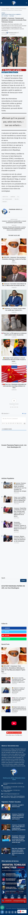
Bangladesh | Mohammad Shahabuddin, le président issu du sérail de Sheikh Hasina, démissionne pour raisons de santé (18, 839)
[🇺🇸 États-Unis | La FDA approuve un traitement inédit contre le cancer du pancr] (14, 322)
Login (24, 413)
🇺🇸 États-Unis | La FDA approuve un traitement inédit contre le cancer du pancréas (19, 699)
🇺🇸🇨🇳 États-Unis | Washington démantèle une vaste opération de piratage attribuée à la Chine (14, 386)
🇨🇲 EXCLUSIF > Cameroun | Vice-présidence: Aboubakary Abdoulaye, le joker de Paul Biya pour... (14, 259)
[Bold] (3, 423)
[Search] (26, 3)
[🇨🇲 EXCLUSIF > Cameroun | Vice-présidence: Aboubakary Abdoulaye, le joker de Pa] (14, 247)
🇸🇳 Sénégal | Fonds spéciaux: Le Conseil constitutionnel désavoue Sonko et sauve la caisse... (14, 359)
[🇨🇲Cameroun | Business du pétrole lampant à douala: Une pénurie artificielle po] (7, 485)
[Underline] (6, 423)
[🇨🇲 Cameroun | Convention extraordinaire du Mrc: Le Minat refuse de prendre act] (14, 273)
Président (4, 201)
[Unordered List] (12, 423)
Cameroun (12, 196)
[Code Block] (15, 423)
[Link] (17, 423)
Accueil (3, 8)
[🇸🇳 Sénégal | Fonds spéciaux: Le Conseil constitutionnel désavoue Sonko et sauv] (14, 347)
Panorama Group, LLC (15, 209)
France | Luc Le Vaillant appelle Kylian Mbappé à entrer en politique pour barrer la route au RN (20, 500)
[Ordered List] (10, 423)
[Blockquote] (14, 423)
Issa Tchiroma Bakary (7, 199)
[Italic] (5, 423)
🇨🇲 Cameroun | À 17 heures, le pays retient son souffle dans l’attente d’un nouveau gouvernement (18, 690)
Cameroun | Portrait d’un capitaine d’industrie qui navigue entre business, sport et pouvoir (18, 816)
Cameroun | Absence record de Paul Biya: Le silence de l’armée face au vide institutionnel (19, 539)
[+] (21, 423)
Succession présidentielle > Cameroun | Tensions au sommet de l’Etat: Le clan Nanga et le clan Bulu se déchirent (20, 526)
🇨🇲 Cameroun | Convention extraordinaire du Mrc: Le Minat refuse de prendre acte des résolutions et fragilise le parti (18, 680)
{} (19, 423)
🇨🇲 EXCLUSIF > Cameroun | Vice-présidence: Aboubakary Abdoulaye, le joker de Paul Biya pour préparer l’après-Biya (13, 669)
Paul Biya (17, 199)
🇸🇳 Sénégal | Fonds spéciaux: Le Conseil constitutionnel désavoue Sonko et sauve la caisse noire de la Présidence (19, 709)
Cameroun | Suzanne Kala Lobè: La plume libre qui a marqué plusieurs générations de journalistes (18, 827)
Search (3, 578)
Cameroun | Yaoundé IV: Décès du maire (18, 805)
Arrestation (5, 196)
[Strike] (8, 423)
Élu (18, 196)
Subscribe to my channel (15, 732)
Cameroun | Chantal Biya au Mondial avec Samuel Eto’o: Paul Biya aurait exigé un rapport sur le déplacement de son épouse (20, 512)
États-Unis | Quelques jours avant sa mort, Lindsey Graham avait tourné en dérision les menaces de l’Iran (18, 852)
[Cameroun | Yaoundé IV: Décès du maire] (5, 807)
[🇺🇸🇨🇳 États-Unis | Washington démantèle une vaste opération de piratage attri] (14, 373)
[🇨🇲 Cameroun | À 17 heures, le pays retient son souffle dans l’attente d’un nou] (14, 298)
